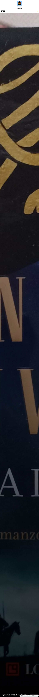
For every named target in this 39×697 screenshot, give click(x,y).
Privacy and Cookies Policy (20, 695)
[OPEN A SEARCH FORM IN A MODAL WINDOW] (37, 11)
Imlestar (19, 7)
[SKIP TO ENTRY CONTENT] (19, 379)
